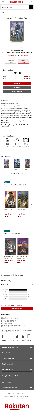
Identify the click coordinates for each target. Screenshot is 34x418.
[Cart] (30, 2)
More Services (11, 399)
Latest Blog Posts (8, 358)
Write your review (17, 308)
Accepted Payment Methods (11, 376)
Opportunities (6, 353)
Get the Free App (7, 369)
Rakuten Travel (23, 396)
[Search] (31, 7)
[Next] (31, 205)
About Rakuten (21, 399)
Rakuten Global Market (11, 396)
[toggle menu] (2, 2)
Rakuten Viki (11, 394)
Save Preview (24, 55)
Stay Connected (7, 364)
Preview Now (12, 55)
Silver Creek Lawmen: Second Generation (19, 52)
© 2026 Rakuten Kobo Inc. (9, 387)
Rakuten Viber (21, 394)
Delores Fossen (18, 50)
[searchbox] (17, 7)
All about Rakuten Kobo (10, 347)
